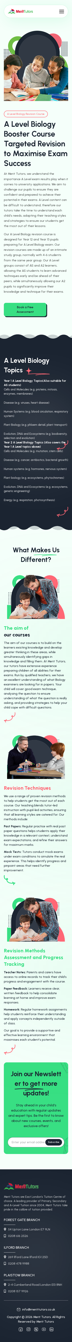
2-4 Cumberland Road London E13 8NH (35, 1284)
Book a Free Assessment (25, 309)
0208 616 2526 (18, 1236)
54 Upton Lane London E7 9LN (29, 1229)
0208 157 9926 (18, 1291)
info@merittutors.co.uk (38, 1309)
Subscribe (53, 1142)
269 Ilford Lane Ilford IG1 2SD (28, 1257)
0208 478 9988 (18, 1263)
